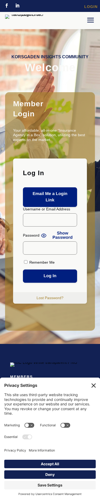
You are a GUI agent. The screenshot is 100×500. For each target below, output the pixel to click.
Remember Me (41, 262)
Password (31, 235)
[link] (6, 5)
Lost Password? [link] (50, 298)
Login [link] (91, 7)
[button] (90, 20)
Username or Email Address (46, 209)
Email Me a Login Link (50, 197)
